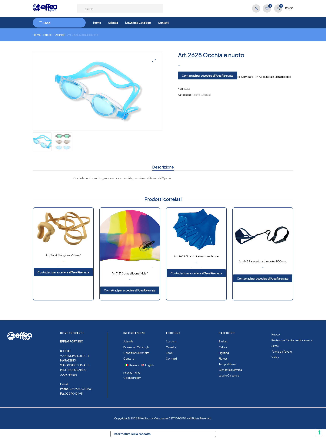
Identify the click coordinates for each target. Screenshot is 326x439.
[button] (154, 60)
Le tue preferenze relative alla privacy (185, 434)
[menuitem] (133, 364)
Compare (247, 76)
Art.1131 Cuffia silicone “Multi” (130, 273)
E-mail (64, 384)
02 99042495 (74, 393)
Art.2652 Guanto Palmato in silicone (196, 256)
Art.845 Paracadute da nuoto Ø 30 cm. (263, 261)
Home (37, 34)
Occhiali (60, 34)
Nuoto (47, 34)
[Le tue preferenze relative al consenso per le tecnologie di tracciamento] (319, 432)
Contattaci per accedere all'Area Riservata (207, 75)
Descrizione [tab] (163, 167)
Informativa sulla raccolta (132, 434)
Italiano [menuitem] (134, 365)
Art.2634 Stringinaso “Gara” (63, 255)
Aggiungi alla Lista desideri (275, 76)
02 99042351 (78, 388)
